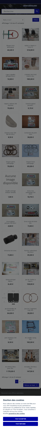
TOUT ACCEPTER (20, 419)
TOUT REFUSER (20, 424)
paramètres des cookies (17, 413)
